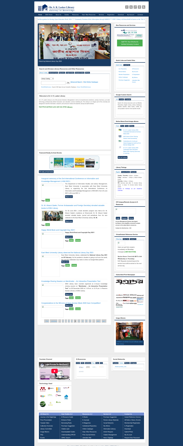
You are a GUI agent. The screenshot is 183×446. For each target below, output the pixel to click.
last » (104, 321)
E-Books (85, 414)
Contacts (140, 15)
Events (42, 435)
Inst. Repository (123, 69)
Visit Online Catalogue (90, 82)
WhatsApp (119, 239)
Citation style (65, 426)
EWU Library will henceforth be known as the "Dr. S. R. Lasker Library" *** (112, 19)
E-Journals (127, 99)
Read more (69, 197)
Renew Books (122, 71)
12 (82, 321)
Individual (88, 360)
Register (124, 218)
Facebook (115, 360)
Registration (110, 15)
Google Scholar (70, 72)
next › (98, 321)
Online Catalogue (123, 77)
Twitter (121, 360)
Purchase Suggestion (124, 80)
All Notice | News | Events (132, 417)
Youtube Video (44, 420)
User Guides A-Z (66, 411)
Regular (118, 172)
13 (86, 321)
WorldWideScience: (46, 87)
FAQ (41, 432)
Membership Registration (132, 420)
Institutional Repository (89, 423)
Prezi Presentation (46, 417)
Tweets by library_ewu (120, 363)
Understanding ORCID (68, 432)
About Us (58, 15)
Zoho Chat (126, 239)
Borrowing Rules (66, 420)
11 (79, 321)
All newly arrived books (46, 172)
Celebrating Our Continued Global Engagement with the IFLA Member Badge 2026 (132, 143)
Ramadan (133, 172)
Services (101, 15)
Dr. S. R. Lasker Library (88, 443)
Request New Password (132, 435)
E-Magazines (86, 420)
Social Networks (108, 420)
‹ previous (54, 321)
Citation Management (110, 432)
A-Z (101, 360)
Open (97, 360)
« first (46, 321)
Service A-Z (107, 411)
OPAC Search (65, 435)
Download (121, 15)
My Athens (135, 77)
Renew (131, 218)
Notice (117, 126)
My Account (130, 15)
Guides (67, 15)
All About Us (44, 411)
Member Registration (124, 74)
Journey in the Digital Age (48, 414)
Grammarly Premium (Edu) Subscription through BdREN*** (69, 19)
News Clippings (108, 435)
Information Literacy (109, 426)
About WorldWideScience (84, 87)
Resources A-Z (87, 411)
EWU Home (48, 15)
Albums (132, 126)
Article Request (108, 429)
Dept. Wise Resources (88, 15)
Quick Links (119, 65)
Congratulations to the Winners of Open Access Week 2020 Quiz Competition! (71, 303)
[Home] (56, 11)
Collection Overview (46, 423)
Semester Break (125, 172)
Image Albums (44, 429)
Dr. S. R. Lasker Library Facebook (126, 7)
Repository (62, 72)
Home (40, 15)
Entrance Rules (66, 417)
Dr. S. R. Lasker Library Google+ (135, 7)
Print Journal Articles (88, 432)
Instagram (133, 360)
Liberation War (86, 435)
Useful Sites (127, 65)
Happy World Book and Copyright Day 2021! (58, 230)
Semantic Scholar (79, 72)
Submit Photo (128, 429)
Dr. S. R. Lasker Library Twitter (131, 7)
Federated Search (53, 72)
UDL (82, 360)
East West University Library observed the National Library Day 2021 (67, 252)
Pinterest (127, 360)
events (78, 240)
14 (90, 321)
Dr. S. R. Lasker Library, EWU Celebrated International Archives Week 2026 (132, 131)
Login (118, 218)
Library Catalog (43, 72)
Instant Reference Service (132, 414)
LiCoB (78, 360)
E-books (121, 99)
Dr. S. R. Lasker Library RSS (143, 7)
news (47, 200)
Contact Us (133, 239)
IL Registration (136, 74)
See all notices (122, 157)
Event (126, 126)
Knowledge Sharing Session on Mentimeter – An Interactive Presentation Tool (70, 281)
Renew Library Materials (111, 417)
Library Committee (46, 426)
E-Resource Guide (67, 414)
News (122, 126)
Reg (93, 360)
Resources (75, 15)
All (117, 99)
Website (87, 72)
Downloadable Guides (68, 429)
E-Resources (135, 69)
